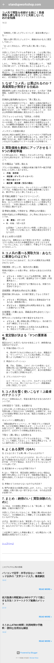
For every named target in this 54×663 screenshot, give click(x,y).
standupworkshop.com (24, 4)
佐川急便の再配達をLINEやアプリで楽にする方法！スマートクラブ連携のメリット (23, 600)
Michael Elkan (33, 658)
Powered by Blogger (28, 653)
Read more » (45, 589)
